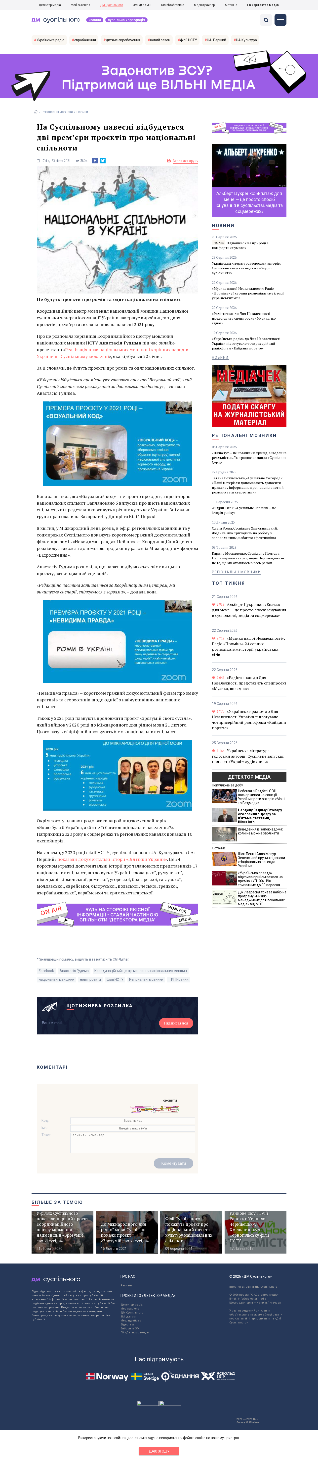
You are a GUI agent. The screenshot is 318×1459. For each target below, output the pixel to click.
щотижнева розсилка (100, 1005)
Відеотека (127, 1324)
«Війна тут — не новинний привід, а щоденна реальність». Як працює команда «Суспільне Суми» (249, 457)
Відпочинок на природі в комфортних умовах (240, 245)
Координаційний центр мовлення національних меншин (140, 971)
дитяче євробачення (123, 40)
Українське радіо (50, 40)
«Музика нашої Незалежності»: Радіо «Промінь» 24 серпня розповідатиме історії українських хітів (248, 293)
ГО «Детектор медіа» (263, 5)
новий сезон (160, 40)
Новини (95, 20)
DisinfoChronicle (172, 5)
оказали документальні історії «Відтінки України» (113, 859)
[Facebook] (95, 160)
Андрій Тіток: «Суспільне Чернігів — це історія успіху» (244, 510)
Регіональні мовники (57, 112)
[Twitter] (103, 160)
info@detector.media (252, 1298)
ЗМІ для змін (142, 5)
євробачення (85, 40)
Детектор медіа (50, 5)
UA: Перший (216, 40)
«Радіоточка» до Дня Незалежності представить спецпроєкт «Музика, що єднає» (244, 318)
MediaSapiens (80, 5)
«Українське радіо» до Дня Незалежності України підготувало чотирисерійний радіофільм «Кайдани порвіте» (246, 343)
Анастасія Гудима (74, 971)
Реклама (126, 1285)
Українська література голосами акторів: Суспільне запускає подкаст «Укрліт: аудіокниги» (246, 268)
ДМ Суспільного (111, 5)
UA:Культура (246, 40)
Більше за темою (57, 1202)
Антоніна (231, 5)
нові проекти (90, 979)
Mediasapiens (129, 1308)
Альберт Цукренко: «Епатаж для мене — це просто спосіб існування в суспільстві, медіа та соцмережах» (249, 610)
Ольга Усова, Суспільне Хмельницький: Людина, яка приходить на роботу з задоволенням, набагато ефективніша (245, 533)
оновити (170, 1100)
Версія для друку (185, 160)
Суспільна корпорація (126, 20)
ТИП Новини (179, 979)
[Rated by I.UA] (148, 1405)
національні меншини (56, 979)
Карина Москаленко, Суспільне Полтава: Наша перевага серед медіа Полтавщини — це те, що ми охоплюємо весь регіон (248, 558)
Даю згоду (159, 1451)
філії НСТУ (188, 40)
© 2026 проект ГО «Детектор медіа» (253, 1294)
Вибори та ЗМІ (130, 1328)
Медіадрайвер (204, 5)
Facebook (46, 971)
